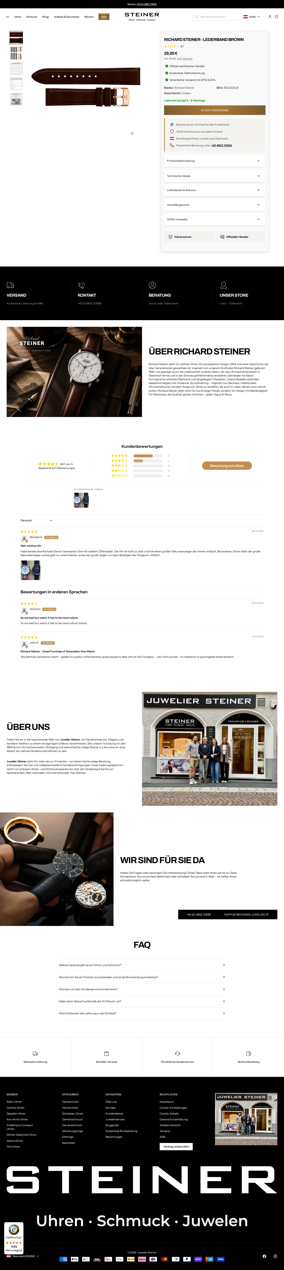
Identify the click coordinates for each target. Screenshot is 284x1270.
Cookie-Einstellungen (173, 1107)
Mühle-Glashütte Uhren (22, 1134)
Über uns (111, 1101)
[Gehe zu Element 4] (16, 83)
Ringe (45, 16)
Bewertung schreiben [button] (227, 466)
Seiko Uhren (14, 1101)
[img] (29, 531)
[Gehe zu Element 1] (16, 37)
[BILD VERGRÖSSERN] (132, 133)
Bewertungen (114, 1136)
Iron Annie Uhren (17, 1119)
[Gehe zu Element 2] (16, 53)
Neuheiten (68, 1142)
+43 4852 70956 (221, 145)
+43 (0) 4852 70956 (146, 4)
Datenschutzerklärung (174, 1119)
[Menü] (21, 1224)
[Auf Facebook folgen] (264, 1256)
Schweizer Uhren (72, 1113)
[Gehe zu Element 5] (16, 99)
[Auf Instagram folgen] (275, 1256)
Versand (187, 58)
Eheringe (67, 1136)
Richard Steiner (184, 88)
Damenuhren (70, 1101)
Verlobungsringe (72, 1131)
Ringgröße (112, 1125)
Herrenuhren (70, 1107)
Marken (89, 16)
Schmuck (31, 16)
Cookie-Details (169, 1113)
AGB (162, 1136)
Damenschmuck (72, 1119)
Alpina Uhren (15, 1140)
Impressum (167, 1101)
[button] (119, 455)
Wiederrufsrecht (170, 1125)
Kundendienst (114, 1113)
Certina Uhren (15, 1107)
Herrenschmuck (72, 1125)
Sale (103, 16)
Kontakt (111, 1107)
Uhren (17, 16)
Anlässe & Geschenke (66, 16)
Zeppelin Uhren (16, 1113)
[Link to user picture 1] (31, 570)
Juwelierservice (115, 1119)
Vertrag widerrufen (176, 1146)
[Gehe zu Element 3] (16, 68)
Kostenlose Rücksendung (121, 1131)
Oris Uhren (13, 1146)
